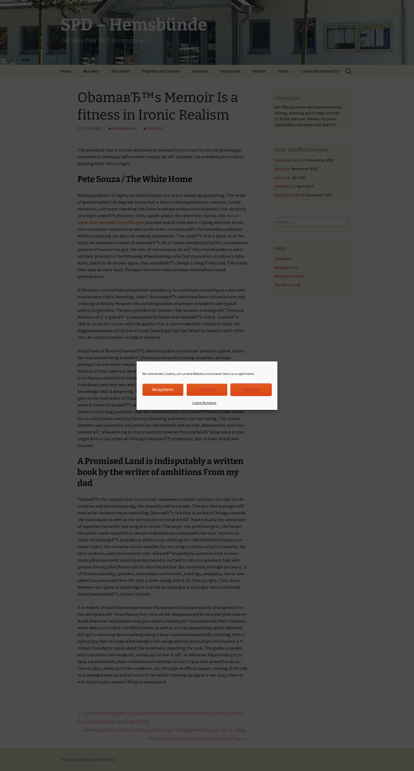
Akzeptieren (162, 389)
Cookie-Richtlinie (204, 403)
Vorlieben (251, 389)
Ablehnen (207, 389)
